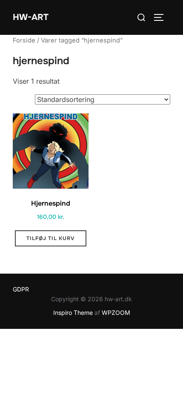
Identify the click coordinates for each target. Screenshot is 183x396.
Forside (24, 40)
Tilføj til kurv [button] (50, 238)
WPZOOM (116, 312)
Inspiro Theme (73, 312)
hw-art (31, 17)
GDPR (21, 289)
